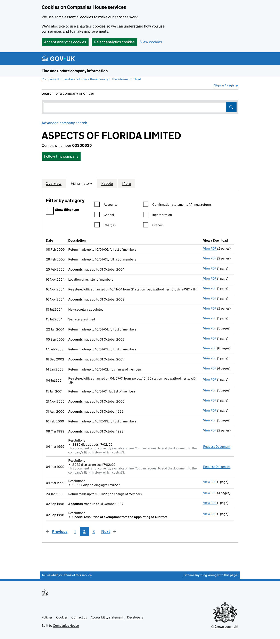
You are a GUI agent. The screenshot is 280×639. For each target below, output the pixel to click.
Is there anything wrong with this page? (210, 575)
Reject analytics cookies (114, 42)
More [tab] (126, 183)
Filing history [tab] (81, 183)
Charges (110, 225)
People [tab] (107, 183)
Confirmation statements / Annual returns (182, 204)
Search (231, 107)
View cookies (151, 42)
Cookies (62, 617)
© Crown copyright (224, 627)
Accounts (110, 204)
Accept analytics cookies (65, 42)
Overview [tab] (53, 183)
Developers (135, 617)
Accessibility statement (107, 617)
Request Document (216, 447)
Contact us (79, 617)
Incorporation (162, 215)
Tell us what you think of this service (67, 575)
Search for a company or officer (68, 93)
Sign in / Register (226, 85)
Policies (47, 617)
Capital (109, 215)
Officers (158, 225)
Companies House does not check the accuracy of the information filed (91, 79)
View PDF (210, 248)
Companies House (66, 626)
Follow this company (61, 156)
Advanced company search (64, 122)
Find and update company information (75, 71)
